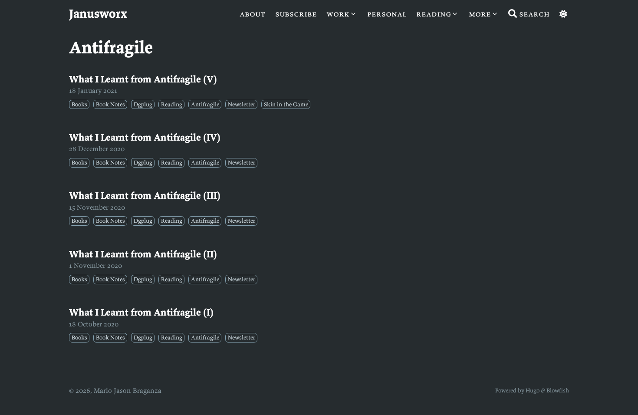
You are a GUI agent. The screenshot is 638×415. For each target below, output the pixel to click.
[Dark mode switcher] (563, 14)
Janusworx (98, 13)
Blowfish (557, 390)
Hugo (532, 390)
